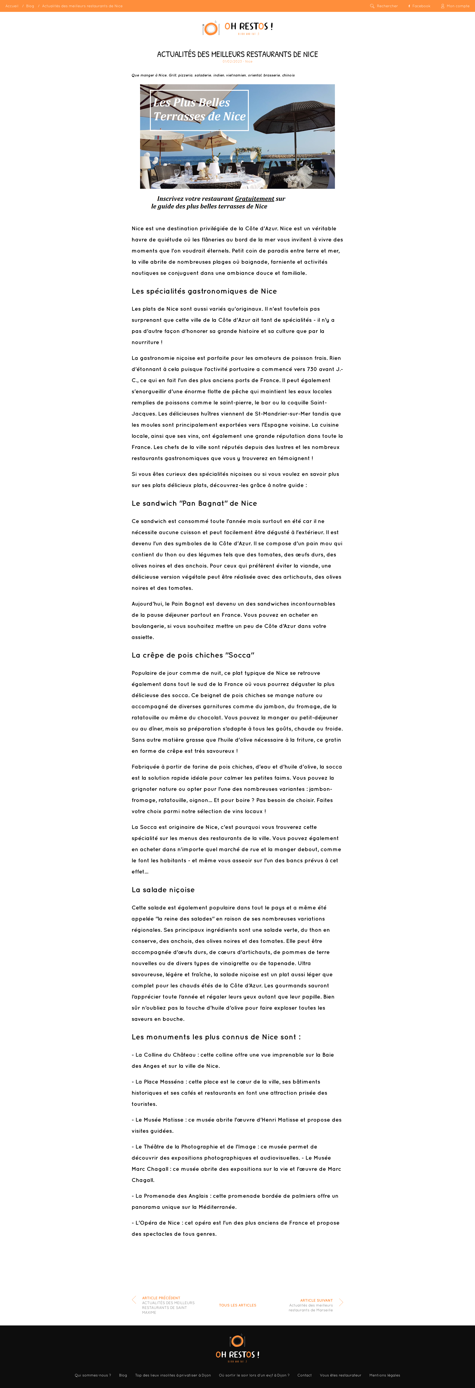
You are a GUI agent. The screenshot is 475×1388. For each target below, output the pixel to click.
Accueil (11, 6)
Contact (304, 1375)
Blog (30, 6)
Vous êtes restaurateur (340, 1375)
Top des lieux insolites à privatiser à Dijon (173, 1375)
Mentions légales (384, 1375)
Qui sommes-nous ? (93, 1375)
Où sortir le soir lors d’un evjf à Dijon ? (254, 1375)
